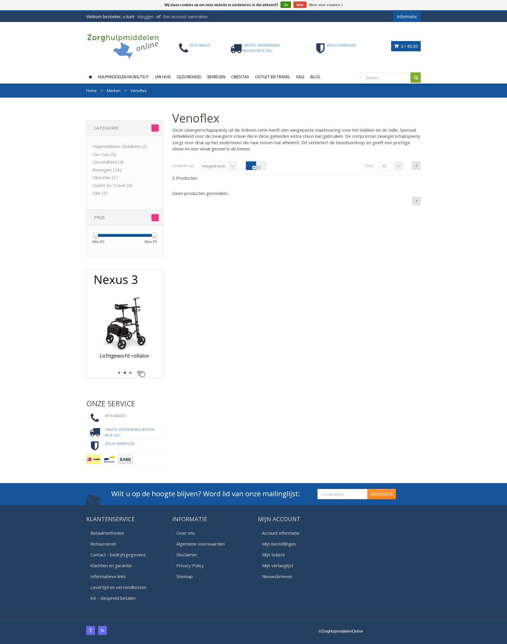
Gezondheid (189, 76)
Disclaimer (186, 555)
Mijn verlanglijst (277, 565)
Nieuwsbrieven (277, 576)
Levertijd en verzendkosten (118, 587)
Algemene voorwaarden (200, 544)
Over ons (185, 533)
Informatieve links (108, 576)
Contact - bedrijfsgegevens (118, 555)
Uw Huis (163, 76)
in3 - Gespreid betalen (113, 598)
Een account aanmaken (185, 16)
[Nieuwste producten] (102, 630)
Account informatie (281, 533)
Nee (300, 5)
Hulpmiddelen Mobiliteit (123, 76)
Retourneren (103, 544)
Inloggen (145, 16)
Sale (300, 76)
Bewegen (216, 76)
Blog (315, 76)
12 (384, 166)
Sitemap (184, 576)
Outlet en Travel (272, 76)
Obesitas (240, 76)
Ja (286, 5)
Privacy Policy (190, 565)
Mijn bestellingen (279, 544)
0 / (409, 46)
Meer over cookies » (326, 5)
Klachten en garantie (111, 565)
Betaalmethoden (107, 533)
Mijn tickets (273, 555)
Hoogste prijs (213, 166)
